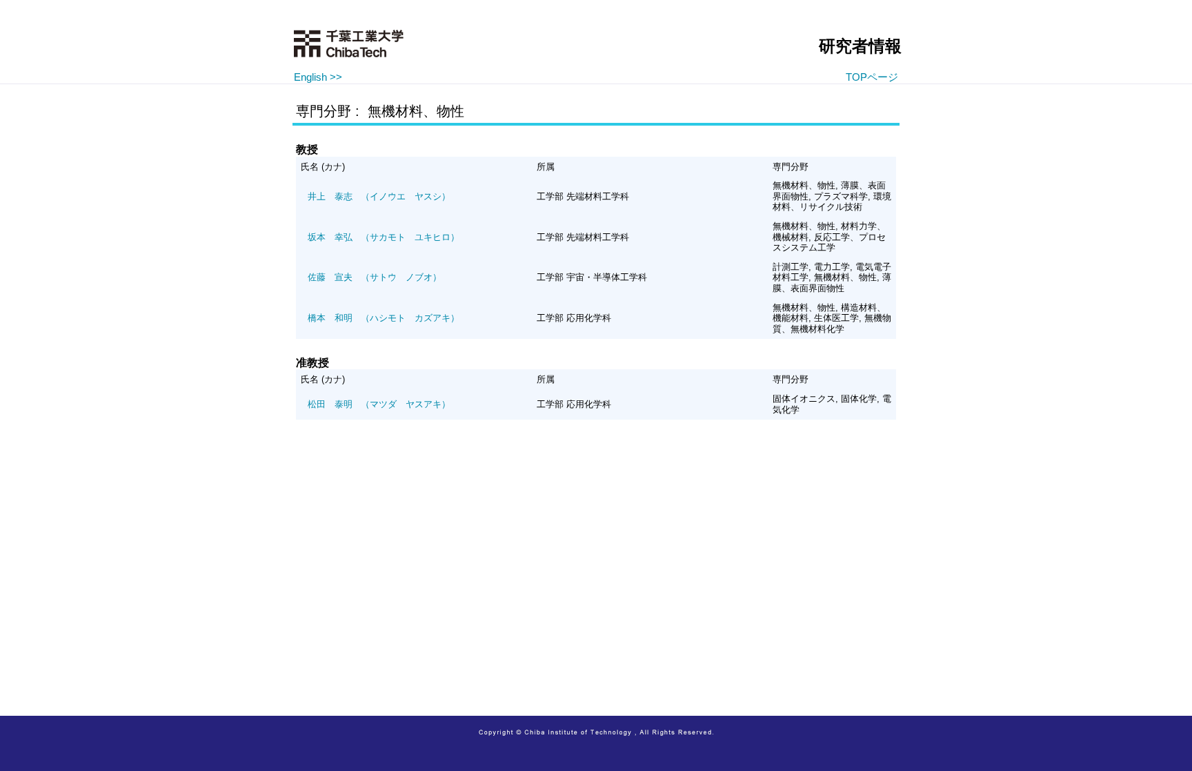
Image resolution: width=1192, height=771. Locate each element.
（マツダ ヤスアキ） (379, 404)
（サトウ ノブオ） (374, 277)
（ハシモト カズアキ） (383, 318)
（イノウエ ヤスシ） (379, 196)
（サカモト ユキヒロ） (383, 237)
